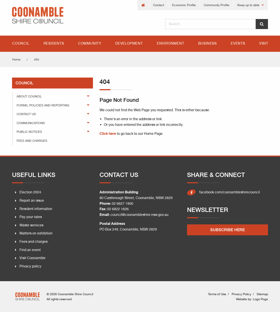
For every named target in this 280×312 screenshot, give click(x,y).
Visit (263, 43)
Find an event (30, 250)
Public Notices (29, 131)
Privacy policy (30, 266)
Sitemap (262, 294)
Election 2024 (30, 192)
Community (89, 43)
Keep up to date (248, 5)
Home (16, 59)
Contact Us (26, 114)
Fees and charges (33, 241)
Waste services (31, 225)
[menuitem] (143, 5)
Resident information (35, 209)
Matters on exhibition (35, 233)
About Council (29, 96)
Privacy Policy (241, 294)
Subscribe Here (227, 229)
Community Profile (216, 5)
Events (238, 43)
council (24, 83)
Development (129, 43)
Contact (158, 5)
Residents (54, 43)
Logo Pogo (260, 299)
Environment (170, 43)
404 (36, 59)
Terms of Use (217, 294)
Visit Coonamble (32, 258)
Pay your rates (30, 217)
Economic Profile (184, 5)
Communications (31, 123)
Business (207, 43)
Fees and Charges (32, 140)
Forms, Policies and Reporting (43, 105)
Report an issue (31, 200)
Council (21, 43)
